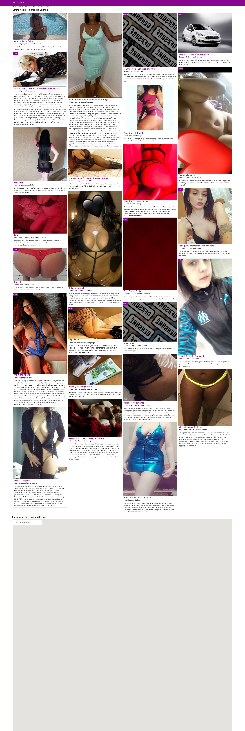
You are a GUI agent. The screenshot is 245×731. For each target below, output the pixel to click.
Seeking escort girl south (81, 386)
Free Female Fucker (133, 291)
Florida (34, 6)
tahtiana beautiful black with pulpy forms (88, 178)
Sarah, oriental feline (23, 41)
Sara (15, 235)
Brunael (17, 282)
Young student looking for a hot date (196, 246)
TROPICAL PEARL (21, 375)
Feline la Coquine (21, 480)
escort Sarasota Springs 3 (191, 356)
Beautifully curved (187, 175)
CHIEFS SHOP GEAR (19, 3)
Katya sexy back (76, 288)
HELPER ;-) (74, 340)
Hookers (15, 6)
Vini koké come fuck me (190, 427)
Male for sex (130, 343)
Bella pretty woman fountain (137, 497)
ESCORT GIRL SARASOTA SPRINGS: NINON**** (36, 88)
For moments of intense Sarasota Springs (88, 99)
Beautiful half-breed (133, 133)
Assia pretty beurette (134, 403)
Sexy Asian (18, 182)
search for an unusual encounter (194, 54)
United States (25, 6)
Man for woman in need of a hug (139, 69)
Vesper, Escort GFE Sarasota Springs (86, 438)
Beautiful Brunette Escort (136, 201)
